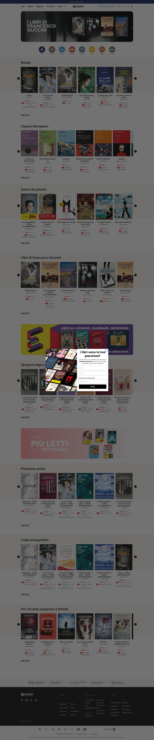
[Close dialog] (106, 350)
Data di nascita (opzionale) (87, 378)
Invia (93, 387)
